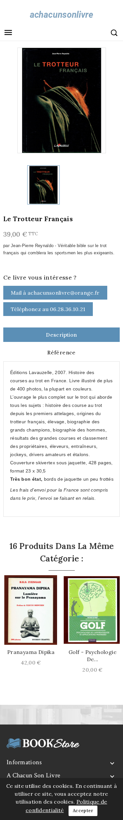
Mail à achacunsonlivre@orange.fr (55, 292)
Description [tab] (61, 334)
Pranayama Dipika (30, 652)
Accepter (83, 810)
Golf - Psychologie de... (92, 655)
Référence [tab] (61, 352)
